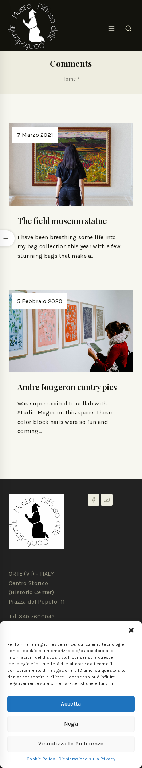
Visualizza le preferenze (70, 743)
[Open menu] (111, 26)
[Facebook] (93, 500)
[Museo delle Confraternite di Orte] (32, 26)
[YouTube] (107, 500)
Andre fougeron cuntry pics (67, 386)
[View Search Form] (128, 26)
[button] (131, 630)
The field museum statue (62, 220)
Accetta (71, 703)
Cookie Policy (41, 758)
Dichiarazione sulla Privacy (87, 758)
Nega (71, 723)
